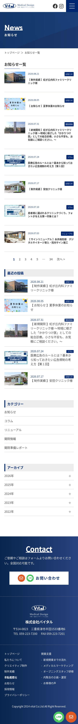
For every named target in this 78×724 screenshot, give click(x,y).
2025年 (9, 484)
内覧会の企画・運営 (54, 677)
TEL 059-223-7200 (25, 633)
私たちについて (13, 659)
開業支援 (46, 653)
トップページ (12, 52)
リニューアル (13, 430)
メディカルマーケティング (58, 665)
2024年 (9, 493)
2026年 (9, 475)
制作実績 (9, 671)
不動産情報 (10, 677)
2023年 (9, 502)
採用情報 (9, 689)
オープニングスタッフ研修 (58, 671)
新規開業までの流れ (54, 659)
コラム (8, 421)
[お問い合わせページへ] (71, 717)
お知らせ (10, 412)
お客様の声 (49, 683)
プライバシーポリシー (17, 695)
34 (51, 259)
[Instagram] (61, 5)
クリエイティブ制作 (15, 665)
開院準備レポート (16, 447)
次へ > (61, 259)
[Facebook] (55, 5)
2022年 (9, 511)
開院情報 (10, 438)
